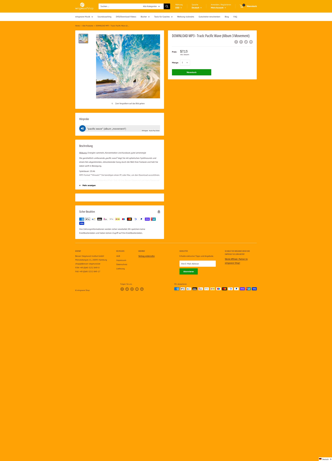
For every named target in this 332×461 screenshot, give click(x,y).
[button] (325, 459)
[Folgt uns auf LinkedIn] (142, 289)
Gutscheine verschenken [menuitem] (209, 16)
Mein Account (217, 7)
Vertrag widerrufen (146, 256)
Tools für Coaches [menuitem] (162, 16)
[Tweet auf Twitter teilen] (246, 42)
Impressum (121, 260)
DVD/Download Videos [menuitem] (126, 16)
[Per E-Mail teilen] (251, 42)
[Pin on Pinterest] (241, 42)
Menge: (175, 62)
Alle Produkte (87, 26)
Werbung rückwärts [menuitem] (185, 16)
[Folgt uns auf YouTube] (137, 289)
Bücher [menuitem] (144, 16)
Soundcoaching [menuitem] (104, 16)
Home (77, 26)
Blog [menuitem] (227, 16)
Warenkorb (191, 72)
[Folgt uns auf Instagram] (132, 289)
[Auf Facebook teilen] (236, 42)
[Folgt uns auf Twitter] (127, 289)
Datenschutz (121, 264)
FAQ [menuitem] (235, 16)
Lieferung (120, 268)
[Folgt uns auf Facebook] (122, 289)
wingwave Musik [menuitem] (82, 16)
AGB (118, 256)
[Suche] (167, 6)
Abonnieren (188, 271)
